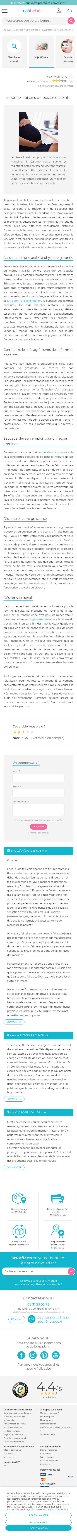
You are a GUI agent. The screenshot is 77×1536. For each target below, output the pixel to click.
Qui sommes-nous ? (49, 1413)
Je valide (38, 826)
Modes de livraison (12, 1431)
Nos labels (8, 1453)
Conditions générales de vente (17, 1413)
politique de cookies (57, 1509)
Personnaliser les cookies (15, 1424)
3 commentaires (60, 77)
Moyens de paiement (13, 1434)
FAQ (5, 1465)
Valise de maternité (49, 1461)
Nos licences (9, 1457)
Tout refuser (38, 1522)
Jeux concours (46, 1457)
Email (17, 786)
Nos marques (46, 1420)
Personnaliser (38, 1515)
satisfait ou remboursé (19, 1243)
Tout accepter (38, 1527)
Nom (16, 771)
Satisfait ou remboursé (14, 1442)
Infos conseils (46, 1453)
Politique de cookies (13, 1427)
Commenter (14, 1022)
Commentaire (21, 801)
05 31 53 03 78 (57, 1248)
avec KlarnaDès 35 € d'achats (57, 1212)
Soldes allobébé (47, 1434)
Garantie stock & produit (15, 1438)
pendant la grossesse (56, 452)
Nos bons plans (47, 1416)
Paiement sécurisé (50, 1469)
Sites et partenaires (12, 1450)
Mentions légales (48, 1424)
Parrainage (45, 1464)
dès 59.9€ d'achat (19, 1210)
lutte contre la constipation (24, 300)
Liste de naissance (48, 1450)
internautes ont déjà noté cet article (55, 86)
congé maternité (38, 619)
